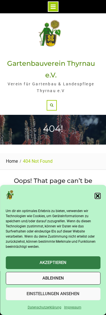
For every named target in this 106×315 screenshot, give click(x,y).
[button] (97, 196)
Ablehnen (53, 278)
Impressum (72, 307)
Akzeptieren (53, 262)
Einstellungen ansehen (53, 293)
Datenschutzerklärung (44, 307)
